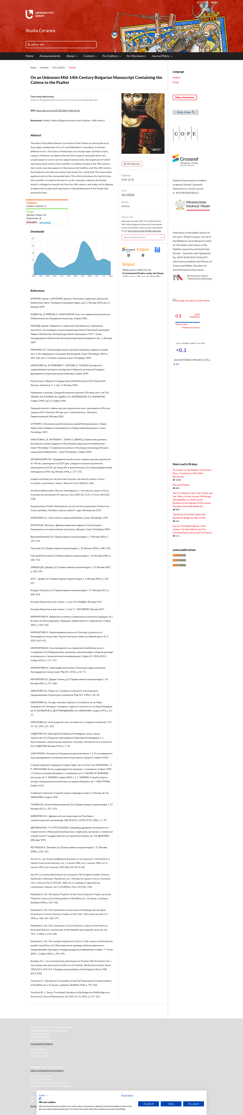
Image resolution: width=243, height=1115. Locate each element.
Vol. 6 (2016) (59, 67)
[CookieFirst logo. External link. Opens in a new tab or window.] (40, 1098)
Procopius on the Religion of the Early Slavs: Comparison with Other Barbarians (192, 473)
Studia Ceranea (40, 30)
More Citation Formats (134, 237)
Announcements (50, 56)
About (71, 56)
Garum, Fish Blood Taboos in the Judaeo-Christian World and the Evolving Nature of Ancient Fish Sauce (192, 529)
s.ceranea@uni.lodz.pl (42, 1043)
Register (202, 2)
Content (88, 56)
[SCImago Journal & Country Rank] (191, 300)
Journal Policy (161, 56)
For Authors (111, 56)
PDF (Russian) (133, 163)
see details (45, 222)
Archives (44, 67)
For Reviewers (136, 56)
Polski (176, 82)
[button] (44, 1095)
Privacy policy (127, 1095)
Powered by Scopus (191, 327)
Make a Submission (184, 97)
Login (214, 2)
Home (29, 56)
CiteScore (195, 315)
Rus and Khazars (181, 484)
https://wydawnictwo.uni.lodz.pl (47, 1070)
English (176, 77)
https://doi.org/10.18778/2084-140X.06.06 (58, 110)
